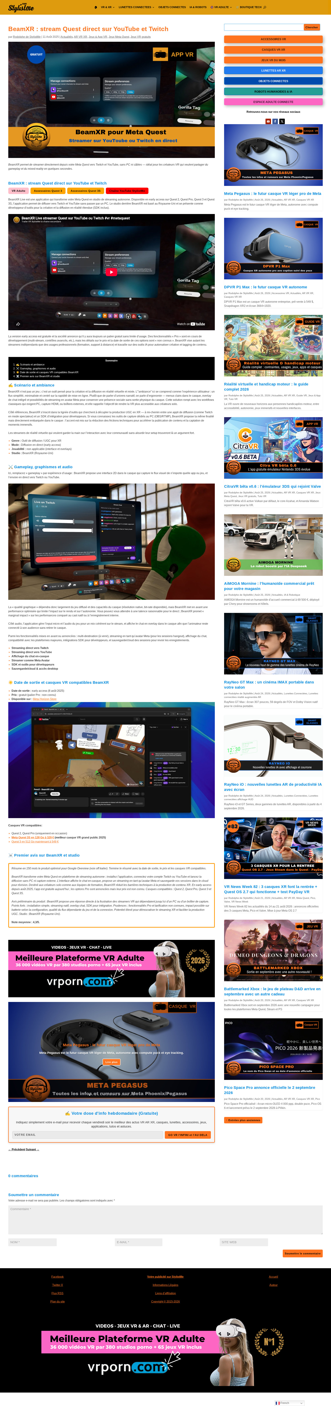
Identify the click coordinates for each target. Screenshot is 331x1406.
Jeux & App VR (98, 36)
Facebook (57, 1276)
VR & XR (106, 7)
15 (130, 1095)
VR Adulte (18, 190)
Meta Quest (302, 898)
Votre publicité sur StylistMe (165, 1276)
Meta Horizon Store (45, 699)
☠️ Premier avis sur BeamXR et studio (36, 376)
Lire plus (112, 1062)
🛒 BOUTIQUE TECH (249, 7)
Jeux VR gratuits (141, 36)
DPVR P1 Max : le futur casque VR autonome (265, 287)
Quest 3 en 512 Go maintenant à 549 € (35, 841)
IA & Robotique (292, 594)
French (284, 1403)
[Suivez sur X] (282, 121)
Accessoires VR (280, 293)
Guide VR (301, 395)
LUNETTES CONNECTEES (135, 7)
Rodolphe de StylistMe (27, 36)
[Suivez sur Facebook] (275, 121)
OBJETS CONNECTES (172, 7)
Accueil (273, 1276)
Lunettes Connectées (295, 693)
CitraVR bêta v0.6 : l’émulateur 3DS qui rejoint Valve (272, 486)
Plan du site (57, 1301)
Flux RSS (57, 1293)
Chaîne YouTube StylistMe (127, 190)
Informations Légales (165, 1285)
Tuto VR (233, 399)
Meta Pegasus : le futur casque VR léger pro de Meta (111, 1045)
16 (133, 1095)
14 (127, 1095)
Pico (312, 898)
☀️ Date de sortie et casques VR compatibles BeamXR (45, 372)
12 (121, 1095)
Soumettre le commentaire (303, 1253)
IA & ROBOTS (198, 7)
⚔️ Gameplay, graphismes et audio (34, 368)
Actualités (67, 36)
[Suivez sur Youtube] (268, 121)
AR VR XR (80, 36)
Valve (227, 901)
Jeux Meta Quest (119, 36)
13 (124, 1095)
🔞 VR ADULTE (219, 7)
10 (116, 1095)
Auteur (273, 1285)
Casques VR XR (305, 199)
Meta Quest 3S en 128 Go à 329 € (33, 837)
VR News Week (239, 901)
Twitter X (57, 1285)
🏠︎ (95, 7)
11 (118, 1095)
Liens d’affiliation (165, 1293)
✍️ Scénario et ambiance (28, 364)
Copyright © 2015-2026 (165, 1301)
